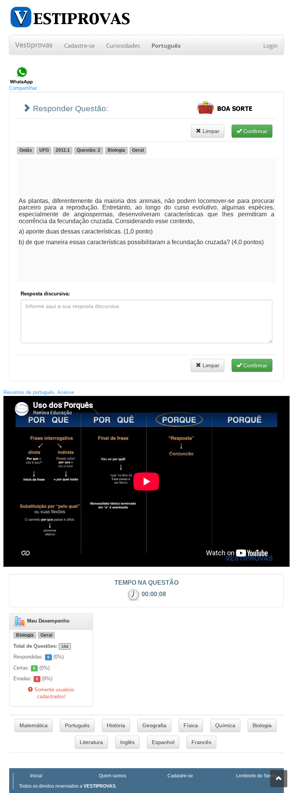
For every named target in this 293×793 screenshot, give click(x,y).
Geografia (154, 725)
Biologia (262, 725)
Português (77, 725)
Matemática (33, 725)
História (116, 725)
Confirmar (254, 131)
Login (270, 45)
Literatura (91, 742)
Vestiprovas (34, 44)
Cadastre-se (79, 45)
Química (225, 725)
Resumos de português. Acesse (38, 392)
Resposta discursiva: (45, 294)
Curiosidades (123, 45)
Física (191, 725)
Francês (201, 742)
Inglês (127, 742)
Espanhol (163, 742)
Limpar (210, 131)
